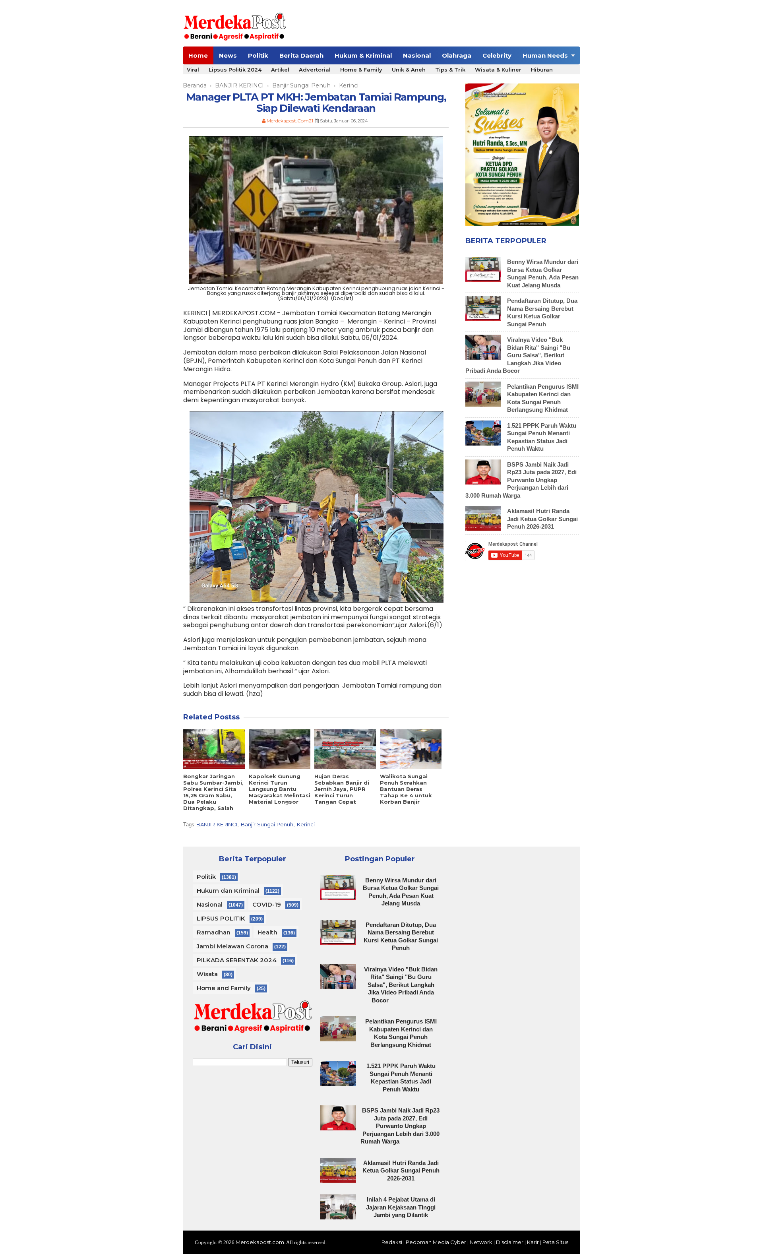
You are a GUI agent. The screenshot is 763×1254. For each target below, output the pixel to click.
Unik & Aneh (409, 69)
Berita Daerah (301, 55)
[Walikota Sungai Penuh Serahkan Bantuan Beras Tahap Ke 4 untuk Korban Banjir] (411, 749)
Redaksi (392, 1242)
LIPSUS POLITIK (221, 918)
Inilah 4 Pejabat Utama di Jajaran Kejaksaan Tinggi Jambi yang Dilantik (401, 1207)
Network (481, 1242)
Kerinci (306, 824)
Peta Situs (555, 1242)
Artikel (280, 69)
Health (267, 932)
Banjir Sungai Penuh (267, 824)
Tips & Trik (450, 69)
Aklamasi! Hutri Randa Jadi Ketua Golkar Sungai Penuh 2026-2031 (542, 519)
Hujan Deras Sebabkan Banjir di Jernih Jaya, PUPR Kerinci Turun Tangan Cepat (341, 789)
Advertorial (315, 69)
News (228, 55)
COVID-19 (266, 904)
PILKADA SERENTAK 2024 (237, 960)
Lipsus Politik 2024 (235, 69)
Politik (258, 55)
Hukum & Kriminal (363, 55)
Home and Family (224, 988)
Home (198, 55)
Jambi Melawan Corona (232, 946)
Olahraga (456, 55)
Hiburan (542, 69)
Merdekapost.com (260, 1242)
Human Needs (545, 55)
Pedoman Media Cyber (436, 1242)
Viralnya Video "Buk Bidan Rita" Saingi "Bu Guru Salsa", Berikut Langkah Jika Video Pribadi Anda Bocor (517, 355)
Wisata (207, 974)
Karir (533, 1242)
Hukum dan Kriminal (228, 890)
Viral (193, 69)
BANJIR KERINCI (217, 824)
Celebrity (496, 55)
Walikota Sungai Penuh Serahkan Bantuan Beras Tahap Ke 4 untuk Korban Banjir (406, 789)
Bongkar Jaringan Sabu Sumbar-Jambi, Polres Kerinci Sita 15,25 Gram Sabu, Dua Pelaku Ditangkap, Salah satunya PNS (213, 795)
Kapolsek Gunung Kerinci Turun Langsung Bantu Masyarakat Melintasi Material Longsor (279, 789)
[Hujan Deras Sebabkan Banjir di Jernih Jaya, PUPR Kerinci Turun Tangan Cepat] (345, 749)
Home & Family (361, 69)
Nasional (417, 55)
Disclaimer (509, 1242)
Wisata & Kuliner (498, 69)
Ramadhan (213, 932)
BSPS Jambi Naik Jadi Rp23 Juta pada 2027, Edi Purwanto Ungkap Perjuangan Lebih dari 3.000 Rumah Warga (521, 480)
